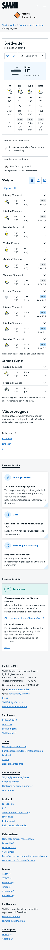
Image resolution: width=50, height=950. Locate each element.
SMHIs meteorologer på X (25, 812)
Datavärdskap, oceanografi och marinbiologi (24, 856)
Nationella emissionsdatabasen (18, 838)
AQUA (19, 873)
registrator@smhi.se (19, 693)
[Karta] (38, 180)
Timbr (19, 886)
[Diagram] (44, 180)
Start (4, 25)
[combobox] (32, 56)
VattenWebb (8, 851)
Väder (13, 25)
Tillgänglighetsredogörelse (15, 777)
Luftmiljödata (9, 847)
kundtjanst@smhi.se (19, 689)
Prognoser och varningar (31, 25)
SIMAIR (5, 759)
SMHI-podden (9, 733)
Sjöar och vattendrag (12, 763)
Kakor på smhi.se (10, 781)
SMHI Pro (21, 882)
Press (5, 697)
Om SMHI (7, 724)
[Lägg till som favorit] (7, 56)
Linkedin (20, 816)
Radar (7, 647)
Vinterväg (21, 891)
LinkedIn (9, 443)
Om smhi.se (8, 790)
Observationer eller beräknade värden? (24, 618)
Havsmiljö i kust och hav (14, 746)
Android (20, 938)
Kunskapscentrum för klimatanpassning (22, 750)
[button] (37, 6)
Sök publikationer (11, 916)
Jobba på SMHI (9, 720)
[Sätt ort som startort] (14, 56)
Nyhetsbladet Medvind (13, 920)
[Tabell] (32, 180)
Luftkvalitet (7, 755)
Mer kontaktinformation (14, 706)
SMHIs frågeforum (25, 702)
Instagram (21, 820)
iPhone (20, 934)
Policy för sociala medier (14, 825)
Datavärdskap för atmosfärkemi (18, 860)
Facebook (9, 438)
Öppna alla (10, 188)
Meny (45, 8)
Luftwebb (21, 843)
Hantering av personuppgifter (17, 785)
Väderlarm (21, 895)
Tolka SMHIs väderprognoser (19, 486)
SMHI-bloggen (9, 728)
